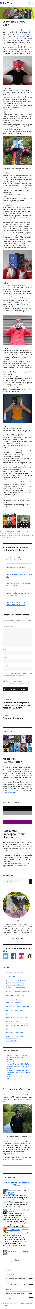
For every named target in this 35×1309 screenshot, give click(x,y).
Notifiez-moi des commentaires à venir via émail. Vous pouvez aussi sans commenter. (17, 683)
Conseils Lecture (12, 1274)
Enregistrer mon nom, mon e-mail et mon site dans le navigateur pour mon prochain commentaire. (17, 676)
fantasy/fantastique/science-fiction (10, 535)
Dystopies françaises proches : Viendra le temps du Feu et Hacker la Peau (19, 1072)
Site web (6, 665)
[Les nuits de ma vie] (5, 1230)
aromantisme (11, 973)
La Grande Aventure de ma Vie (15, 1279)
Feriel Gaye (10, 1231)
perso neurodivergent (14, 1021)
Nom (5, 649)
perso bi (18, 1003)
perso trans (10, 1032)
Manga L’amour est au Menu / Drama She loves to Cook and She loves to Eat (18, 1057)
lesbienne (19, 995)
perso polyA (10, 1029)
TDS (16, 1036)
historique (24, 535)
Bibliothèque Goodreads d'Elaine (16, 1184)
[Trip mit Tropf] (5, 1252)
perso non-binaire (12, 1025)
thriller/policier (11, 1040)
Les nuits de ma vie (13, 1229)
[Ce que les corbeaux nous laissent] (5, 1191)
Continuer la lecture (9, 793)
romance (9, 1036)
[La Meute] (5, 1211)
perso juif (22, 1014)
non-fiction (10, 999)
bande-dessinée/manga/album (17, 980)
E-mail (6, 657)
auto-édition (10, 976)
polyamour (20, 1032)
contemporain (19, 533)
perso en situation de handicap (17, 1006)
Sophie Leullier (11, 1193)
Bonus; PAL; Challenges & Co (16, 1285)
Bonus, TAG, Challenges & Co (21, 532)
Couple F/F (10, 988)
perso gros (30, 535)
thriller (22, 1036)
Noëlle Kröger (11, 1211)
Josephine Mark (11, 1253)
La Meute (10, 1210)
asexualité (21, 973)
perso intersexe (11, 1014)
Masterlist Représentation (15, 1293)
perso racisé (12, 537)
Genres (8, 1298)
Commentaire (8, 626)
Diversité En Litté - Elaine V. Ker (20, 567)
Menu (32, 3)
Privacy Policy (14, 1303)
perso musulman (24, 1017)
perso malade (4, 537)
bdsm (8, 984)
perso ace (19, 999)
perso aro (9, 1003)
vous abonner (8, 685)
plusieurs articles (23, 864)
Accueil (8, 1270)
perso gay (9, 1010)
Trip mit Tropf (11, 1251)
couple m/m (20, 988)
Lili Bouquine (20, 36)
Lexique (8, 1289)
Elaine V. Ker (7, 3)
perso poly (25, 1025)
